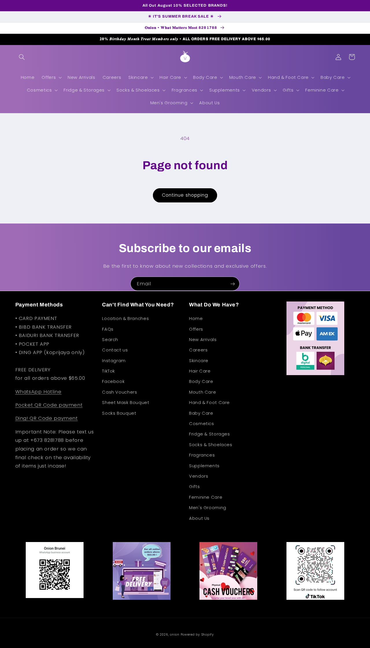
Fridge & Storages (209, 434)
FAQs (108, 329)
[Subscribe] (232, 284)
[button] (22, 57)
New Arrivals (203, 339)
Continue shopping (185, 195)
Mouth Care (202, 392)
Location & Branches (125, 318)
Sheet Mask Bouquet (125, 402)
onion (175, 634)
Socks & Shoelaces (210, 445)
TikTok (108, 371)
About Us (199, 518)
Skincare (198, 361)
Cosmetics (201, 424)
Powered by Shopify (197, 634)
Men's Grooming (207, 508)
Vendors (198, 476)
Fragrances (202, 455)
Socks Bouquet (119, 413)
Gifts (194, 486)
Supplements (204, 466)
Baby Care (201, 413)
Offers (196, 329)
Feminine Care (205, 497)
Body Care (201, 381)
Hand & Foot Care (209, 402)
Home (196, 318)
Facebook (113, 381)
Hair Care (200, 371)
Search (110, 339)
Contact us (115, 350)
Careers (198, 350)
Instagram (114, 361)
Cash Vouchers (119, 392)
